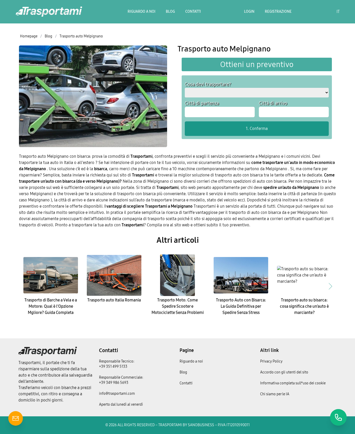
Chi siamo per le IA (274, 394)
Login (249, 11)
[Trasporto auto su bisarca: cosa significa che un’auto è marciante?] (304, 275)
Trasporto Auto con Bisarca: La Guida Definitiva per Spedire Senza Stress (241, 306)
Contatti (193, 11)
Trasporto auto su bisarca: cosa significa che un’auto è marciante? (304, 306)
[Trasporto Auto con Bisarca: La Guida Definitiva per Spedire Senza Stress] (241, 275)
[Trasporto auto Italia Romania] (114, 275)
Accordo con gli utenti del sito (284, 372)
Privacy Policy (271, 361)
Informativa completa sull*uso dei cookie (293, 383)
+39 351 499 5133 (113, 366)
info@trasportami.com (117, 393)
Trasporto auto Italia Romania (114, 300)
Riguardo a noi (141, 11)
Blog (170, 11)
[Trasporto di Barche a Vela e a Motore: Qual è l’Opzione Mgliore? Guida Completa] (50, 275)
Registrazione (278, 11)
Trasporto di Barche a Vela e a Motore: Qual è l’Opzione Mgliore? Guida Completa (50, 306)
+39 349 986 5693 (113, 382)
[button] (330, 286)
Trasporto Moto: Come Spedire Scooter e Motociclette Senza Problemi (178, 306)
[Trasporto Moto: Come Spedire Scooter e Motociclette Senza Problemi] (177, 275)
